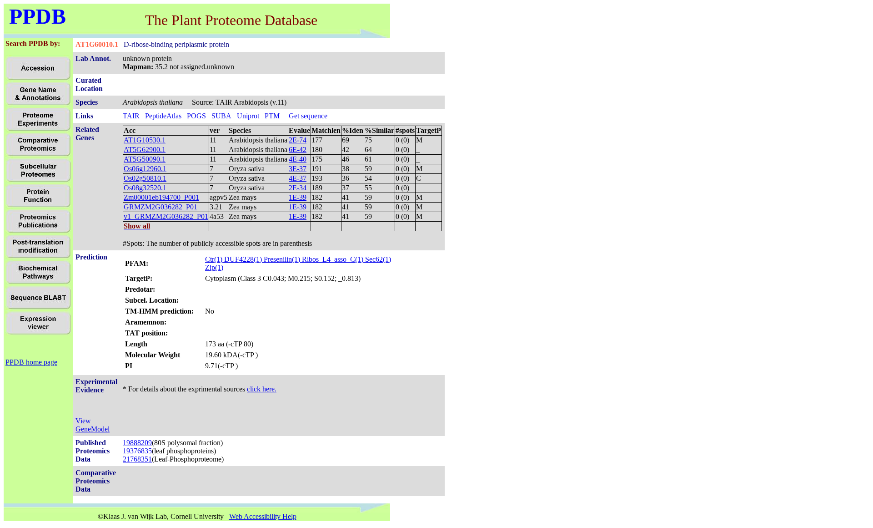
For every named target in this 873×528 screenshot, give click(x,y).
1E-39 (297, 197)
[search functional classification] (37, 205)
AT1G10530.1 (145, 140)
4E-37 (297, 178)
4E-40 (297, 159)
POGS (196, 116)
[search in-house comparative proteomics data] (37, 154)
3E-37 (297, 169)
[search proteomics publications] (37, 231)
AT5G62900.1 (145, 149)
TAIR (131, 116)
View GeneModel (92, 425)
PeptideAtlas (163, 116)
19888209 (137, 443)
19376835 (137, 451)
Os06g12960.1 (145, 169)
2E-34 (297, 188)
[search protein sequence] (38, 307)
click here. (261, 389)
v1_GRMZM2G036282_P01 (166, 216)
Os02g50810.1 (145, 178)
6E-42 (297, 149)
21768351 (137, 459)
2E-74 (297, 140)
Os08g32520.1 (145, 188)
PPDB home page (31, 362)
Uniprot (248, 116)
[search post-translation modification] (37, 256)
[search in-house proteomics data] (37, 129)
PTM (272, 116)
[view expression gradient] (38, 333)
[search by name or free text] (37, 103)
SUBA (221, 116)
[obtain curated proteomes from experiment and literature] (38, 180)
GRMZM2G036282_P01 (160, 207)
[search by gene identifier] (37, 78)
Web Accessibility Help (262, 516)
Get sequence (308, 116)
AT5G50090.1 (145, 159)
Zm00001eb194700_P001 (161, 197)
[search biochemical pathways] (37, 282)
